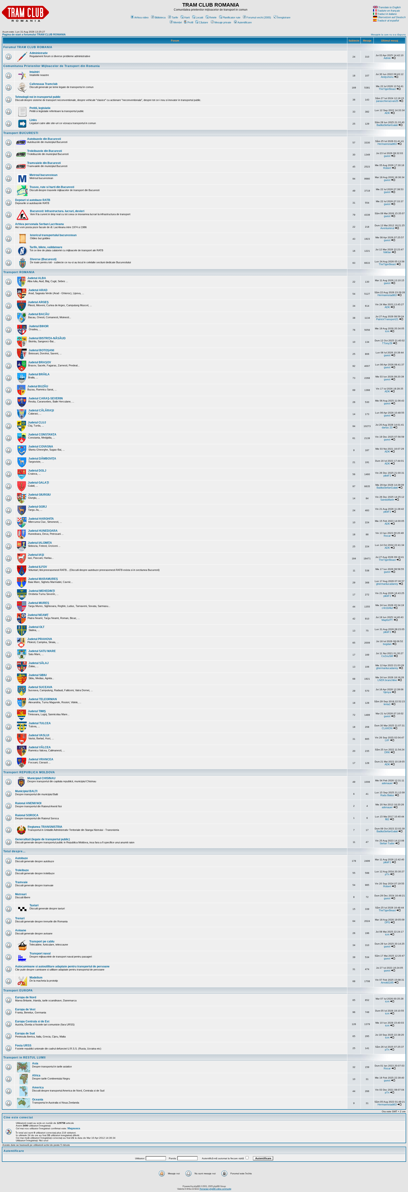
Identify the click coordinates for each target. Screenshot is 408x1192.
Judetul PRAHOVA (39, 639)
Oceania (37, 1099)
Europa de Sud (25, 1033)
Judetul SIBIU (38, 675)
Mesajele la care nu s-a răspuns (388, 34)
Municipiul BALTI (26, 791)
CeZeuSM (387, 656)
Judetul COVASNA (40, 446)
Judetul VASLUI (38, 735)
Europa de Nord (25, 997)
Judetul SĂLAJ (39, 663)
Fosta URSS (23, 1045)
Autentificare (245, 22)
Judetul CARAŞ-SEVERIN (45, 398)
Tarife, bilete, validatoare (46, 247)
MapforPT (387, 620)
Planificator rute (231, 17)
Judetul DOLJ (37, 470)
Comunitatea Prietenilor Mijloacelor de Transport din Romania (51, 66)
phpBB (197, 1186)
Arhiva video (141, 17)
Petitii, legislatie (40, 108)
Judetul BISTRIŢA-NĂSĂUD (47, 338)
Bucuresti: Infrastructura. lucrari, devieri (57, 211)
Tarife (175, 17)
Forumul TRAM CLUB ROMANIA (27, 47)
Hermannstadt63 (387, 143)
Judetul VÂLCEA (39, 747)
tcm (387, 331)
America (38, 1087)
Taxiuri (34, 905)
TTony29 (387, 343)
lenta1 (387, 704)
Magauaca (74, 1128)
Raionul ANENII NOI (28, 803)
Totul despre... (14, 851)
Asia (35, 1063)
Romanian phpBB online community (215, 1189)
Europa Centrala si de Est (32, 1021)
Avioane (20, 930)
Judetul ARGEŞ (38, 302)
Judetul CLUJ (37, 422)
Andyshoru (387, 76)
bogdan (387, 644)
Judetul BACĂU (38, 314)
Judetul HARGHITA (41, 518)
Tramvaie (21, 882)
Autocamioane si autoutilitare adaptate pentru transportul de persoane (62, 966)
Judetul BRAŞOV (39, 362)
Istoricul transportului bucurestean (53, 235)
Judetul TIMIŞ (37, 711)
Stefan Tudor (387, 843)
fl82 (387, 819)
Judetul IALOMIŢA (40, 542)
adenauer (387, 783)
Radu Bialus (387, 795)
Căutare (203, 22)
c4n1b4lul (387, 607)
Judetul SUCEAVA (40, 687)
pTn (387, 874)
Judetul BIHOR (39, 326)
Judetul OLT (36, 627)
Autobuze (21, 858)
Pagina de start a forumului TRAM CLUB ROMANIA (34, 34)
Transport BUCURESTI (20, 133)
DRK (387, 752)
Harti (187, 17)
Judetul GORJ (37, 506)
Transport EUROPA (18, 990)
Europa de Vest (25, 1009)
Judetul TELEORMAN (42, 699)
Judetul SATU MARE (42, 651)
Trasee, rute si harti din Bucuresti (52, 187)
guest (387, 156)
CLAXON (387, 728)
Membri (177, 22)
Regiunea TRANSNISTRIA (45, 826)
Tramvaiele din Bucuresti (44, 163)
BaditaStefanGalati (387, 125)
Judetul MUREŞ (38, 603)
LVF (387, 740)
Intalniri (34, 72)
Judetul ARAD (37, 290)
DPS (387, 922)
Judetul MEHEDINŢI (42, 591)
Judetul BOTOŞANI (41, 350)
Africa (36, 1075)
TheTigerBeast (387, 89)
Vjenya (387, 692)
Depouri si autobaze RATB (32, 200)
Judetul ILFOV (37, 567)
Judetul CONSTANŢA (42, 434)
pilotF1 (387, 475)
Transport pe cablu (41, 941)
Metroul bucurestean (43, 175)
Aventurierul (387, 228)
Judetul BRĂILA (39, 374)
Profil (190, 22)
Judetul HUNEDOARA (43, 530)
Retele (213, 17)
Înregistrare (283, 17)
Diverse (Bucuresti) (43, 259)
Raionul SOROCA (26, 815)
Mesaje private (222, 22)
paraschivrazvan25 (387, 101)
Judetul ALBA (36, 278)
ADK (387, 113)
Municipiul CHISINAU (41, 778)
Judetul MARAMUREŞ (43, 579)
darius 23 (387, 427)
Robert (387, 168)
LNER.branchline (387, 680)
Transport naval (40, 953)
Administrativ (39, 53)
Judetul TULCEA (40, 723)
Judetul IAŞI (36, 554)
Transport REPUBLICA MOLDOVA (29, 772)
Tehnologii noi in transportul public (38, 97)
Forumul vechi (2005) (258, 17)
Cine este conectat (18, 1117)
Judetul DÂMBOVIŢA (42, 458)
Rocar (387, 535)
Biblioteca (160, 17)
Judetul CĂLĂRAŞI (41, 410)
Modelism (36, 977)
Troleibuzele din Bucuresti (44, 151)
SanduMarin (387, 499)
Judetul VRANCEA (40, 759)
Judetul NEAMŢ (38, 615)
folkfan (387, 252)
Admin (387, 58)
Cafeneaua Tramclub (43, 84)
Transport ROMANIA (19, 272)
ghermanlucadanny (387, 583)
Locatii (199, 17)
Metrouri (20, 894)
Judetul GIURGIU (39, 494)
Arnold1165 (387, 982)
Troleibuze (22, 870)
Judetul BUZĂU (37, 386)
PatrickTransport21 (387, 319)
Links (33, 120)
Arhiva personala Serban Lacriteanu (39, 224)
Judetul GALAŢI (38, 482)
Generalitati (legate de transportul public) (42, 839)
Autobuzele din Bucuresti (44, 139)
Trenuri (20, 918)
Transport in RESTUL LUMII (24, 1057)
